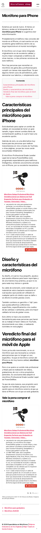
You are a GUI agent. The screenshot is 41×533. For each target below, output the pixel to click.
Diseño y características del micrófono (18, 89)
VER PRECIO (32, 250)
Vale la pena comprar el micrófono (19, 96)
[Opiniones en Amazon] (20, 189)
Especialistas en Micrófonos (18, 524)
